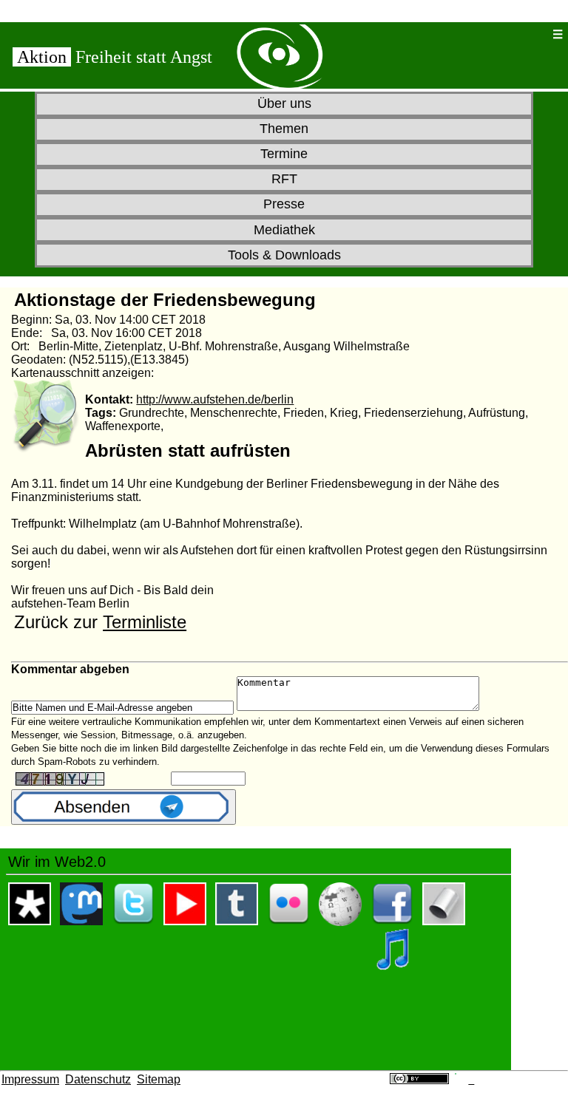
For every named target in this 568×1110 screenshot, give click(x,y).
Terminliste (144, 622)
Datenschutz (98, 1079)
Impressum (30, 1079)
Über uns (284, 103)
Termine (284, 153)
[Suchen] (511, 34)
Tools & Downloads (284, 255)
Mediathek (284, 229)
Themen (284, 128)
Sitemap (158, 1079)
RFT (284, 178)
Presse (284, 204)
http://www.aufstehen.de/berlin (215, 399)
